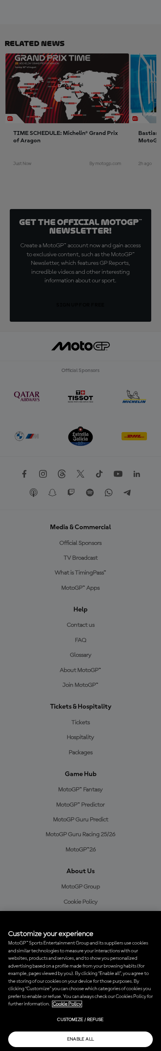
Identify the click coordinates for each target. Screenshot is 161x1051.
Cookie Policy (67, 1004)
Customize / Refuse (80, 1019)
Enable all (80, 1039)
